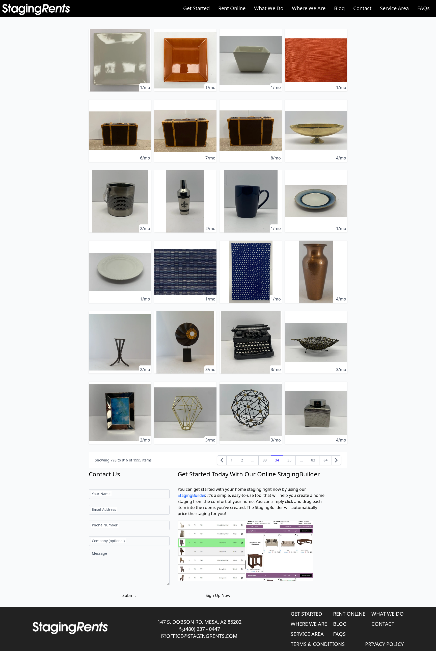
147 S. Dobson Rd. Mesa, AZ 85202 (199, 621)
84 (325, 460)
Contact (362, 8)
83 (313, 460)
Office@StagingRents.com (201, 636)
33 (265, 460)
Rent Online (232, 8)
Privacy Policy (384, 644)
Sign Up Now (218, 595)
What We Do (268, 8)
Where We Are (308, 8)
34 (277, 460)
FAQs (423, 8)
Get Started (196, 8)
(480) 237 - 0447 (202, 628)
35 (289, 460)
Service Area (394, 8)
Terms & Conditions (318, 644)
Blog (339, 8)
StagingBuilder (191, 495)
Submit (129, 595)
